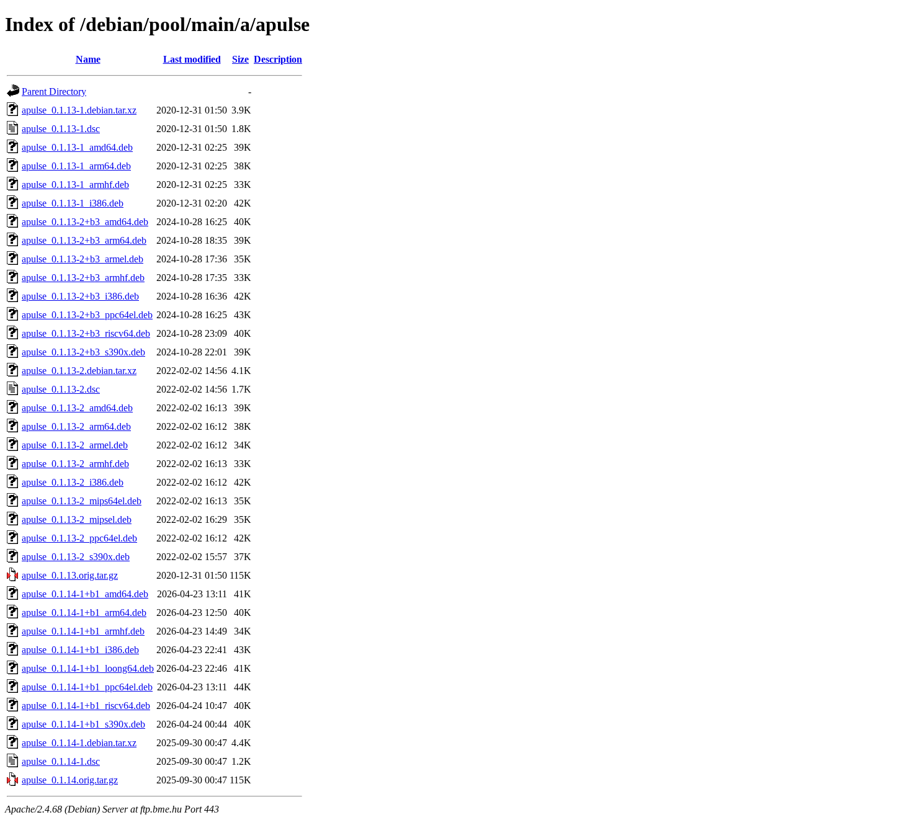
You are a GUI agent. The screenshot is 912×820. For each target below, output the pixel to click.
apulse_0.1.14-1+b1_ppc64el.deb (87, 687)
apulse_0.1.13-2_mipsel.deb (77, 519)
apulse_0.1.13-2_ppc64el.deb (79, 538)
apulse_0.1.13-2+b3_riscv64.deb (86, 333)
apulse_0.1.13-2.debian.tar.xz (79, 370)
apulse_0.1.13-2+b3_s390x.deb (83, 352)
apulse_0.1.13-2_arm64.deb (76, 426)
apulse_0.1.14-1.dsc (61, 761)
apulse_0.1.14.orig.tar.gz (70, 780)
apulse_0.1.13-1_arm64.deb (76, 166)
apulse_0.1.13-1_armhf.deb (75, 184)
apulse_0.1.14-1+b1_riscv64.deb (86, 705)
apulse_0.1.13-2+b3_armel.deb (82, 259)
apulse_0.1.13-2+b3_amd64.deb (85, 221)
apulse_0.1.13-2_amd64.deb (77, 408)
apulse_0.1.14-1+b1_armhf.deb (83, 631)
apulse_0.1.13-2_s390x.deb (76, 556)
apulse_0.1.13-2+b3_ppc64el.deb (87, 315)
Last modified (192, 59)
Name (88, 59)
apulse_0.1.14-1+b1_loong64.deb (88, 668)
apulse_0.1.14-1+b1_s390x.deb (83, 724)
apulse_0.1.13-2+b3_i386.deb (80, 296)
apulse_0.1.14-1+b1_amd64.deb (85, 594)
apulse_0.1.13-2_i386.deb (72, 482)
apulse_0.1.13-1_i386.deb (72, 203)
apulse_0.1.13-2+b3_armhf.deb (83, 277)
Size (240, 59)
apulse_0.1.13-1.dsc (61, 128)
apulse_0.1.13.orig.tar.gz (70, 575)
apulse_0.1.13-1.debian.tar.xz (79, 110)
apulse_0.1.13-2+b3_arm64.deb (84, 240)
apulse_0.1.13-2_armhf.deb (75, 463)
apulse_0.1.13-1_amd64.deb (77, 147)
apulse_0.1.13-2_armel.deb (75, 445)
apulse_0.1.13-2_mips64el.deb (81, 501)
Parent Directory (54, 91)
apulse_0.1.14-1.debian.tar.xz (79, 743)
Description (278, 59)
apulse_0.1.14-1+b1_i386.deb (80, 649)
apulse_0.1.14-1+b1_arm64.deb (84, 612)
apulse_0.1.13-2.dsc (61, 389)
